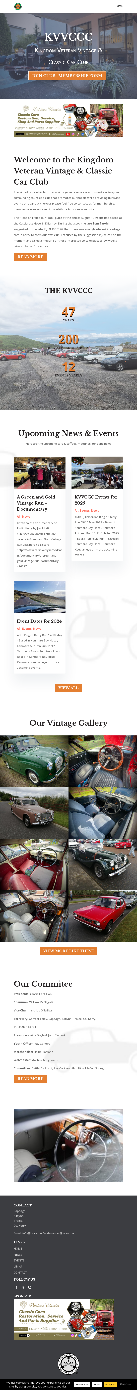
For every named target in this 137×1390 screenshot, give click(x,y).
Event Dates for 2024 (39, 621)
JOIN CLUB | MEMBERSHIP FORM (67, 75)
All (19, 516)
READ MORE (30, 257)
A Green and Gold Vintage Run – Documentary (36, 503)
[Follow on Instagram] (29, 1287)
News (26, 516)
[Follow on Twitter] (23, 1287)
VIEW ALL (69, 688)
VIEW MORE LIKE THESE (68, 951)
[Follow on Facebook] (16, 1287)
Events (27, 629)
